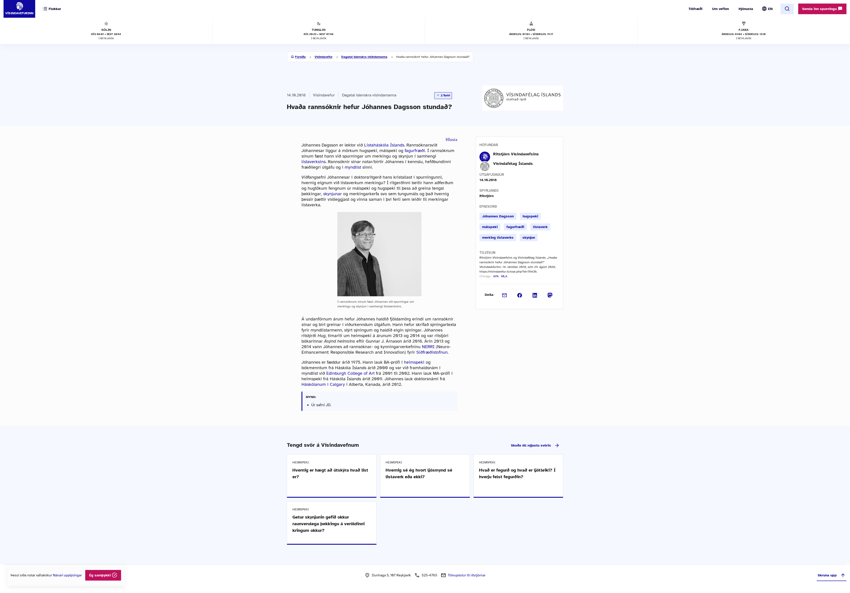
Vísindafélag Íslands (513, 163)
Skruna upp (827, 575)
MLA (504, 276)
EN (770, 9)
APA (496, 276)
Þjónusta (746, 9)
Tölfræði (695, 9)
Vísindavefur (323, 57)
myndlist (353, 167)
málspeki (490, 227)
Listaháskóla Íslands (384, 145)
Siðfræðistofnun (432, 352)
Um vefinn (720, 9)
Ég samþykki (100, 575)
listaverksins (313, 161)
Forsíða (300, 57)
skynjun (528, 237)
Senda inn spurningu (820, 9)
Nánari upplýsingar (67, 575)
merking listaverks (498, 237)
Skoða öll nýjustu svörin (531, 445)
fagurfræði (415, 150)
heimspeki (414, 362)
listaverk (540, 227)
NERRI (428, 346)
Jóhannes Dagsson (498, 216)
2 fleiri (445, 95)
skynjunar (332, 194)
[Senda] (504, 294)
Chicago (485, 276)
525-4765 (429, 575)
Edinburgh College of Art (350, 373)
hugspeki (530, 216)
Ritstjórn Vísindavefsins (516, 154)
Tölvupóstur (466, 575)
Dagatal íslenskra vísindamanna (364, 57)
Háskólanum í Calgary (323, 384)
